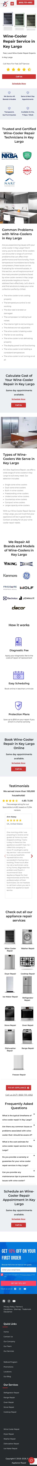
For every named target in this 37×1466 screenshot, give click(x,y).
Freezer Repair (19, 1075)
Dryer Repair (10, 974)
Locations (8, 1372)
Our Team (8, 1346)
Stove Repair (10, 1025)
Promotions (8, 1367)
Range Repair (28, 1048)
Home (6, 1332)
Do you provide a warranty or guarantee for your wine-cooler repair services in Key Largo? (16, 1161)
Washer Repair (27, 948)
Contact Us (8, 1337)
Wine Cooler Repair (11, 1429)
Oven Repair (27, 1025)
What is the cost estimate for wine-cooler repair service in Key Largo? (17, 1146)
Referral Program (10, 1362)
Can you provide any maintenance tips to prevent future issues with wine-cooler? (18, 1176)
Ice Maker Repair (10, 997)
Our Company (9, 1341)
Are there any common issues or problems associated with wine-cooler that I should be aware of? (17, 1131)
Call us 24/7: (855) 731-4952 (19, 1095)
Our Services (9, 1351)
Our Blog (7, 1377)
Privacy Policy (26, 1275)
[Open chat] (31, 1460)
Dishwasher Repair (11, 1444)
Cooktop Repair (28, 974)
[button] (12, 3)
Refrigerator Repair (11, 1393)
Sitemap (17, 1309)
